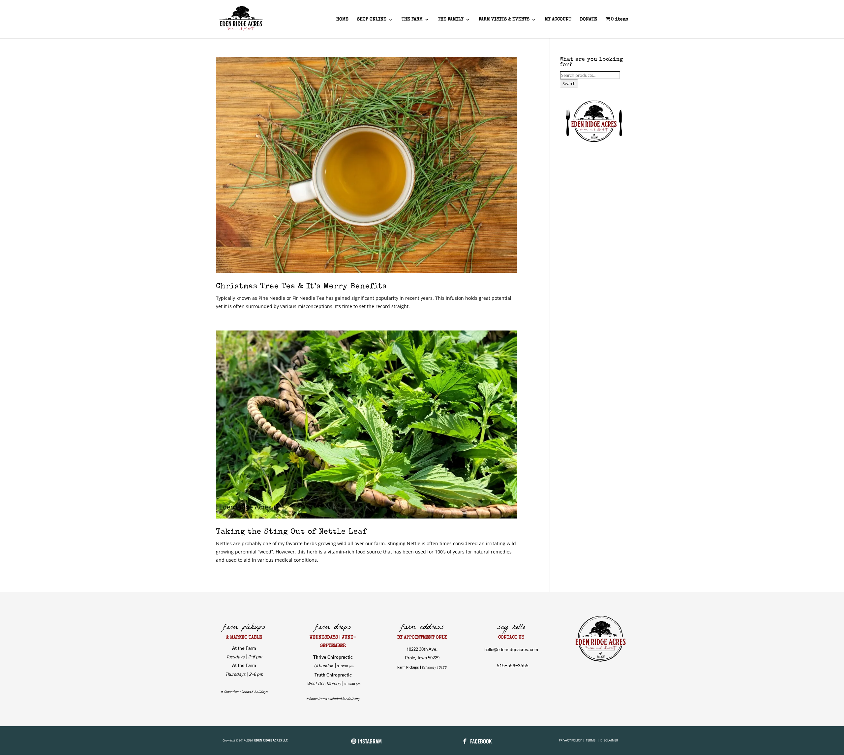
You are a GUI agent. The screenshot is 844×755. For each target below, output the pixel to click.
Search (569, 83)
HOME (342, 19)
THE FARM (412, 19)
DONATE (588, 19)
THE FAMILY (451, 19)
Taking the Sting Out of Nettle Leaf (291, 532)
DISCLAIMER (609, 740)
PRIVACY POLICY (570, 740)
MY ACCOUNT (558, 19)
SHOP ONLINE (371, 19)
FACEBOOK (481, 741)
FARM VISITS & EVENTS (504, 19)
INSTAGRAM (370, 741)
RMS (593, 740)
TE (587, 740)
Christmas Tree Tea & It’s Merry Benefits (301, 287)
